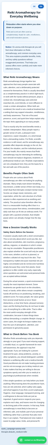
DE (34, 6)
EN (41, 6)
